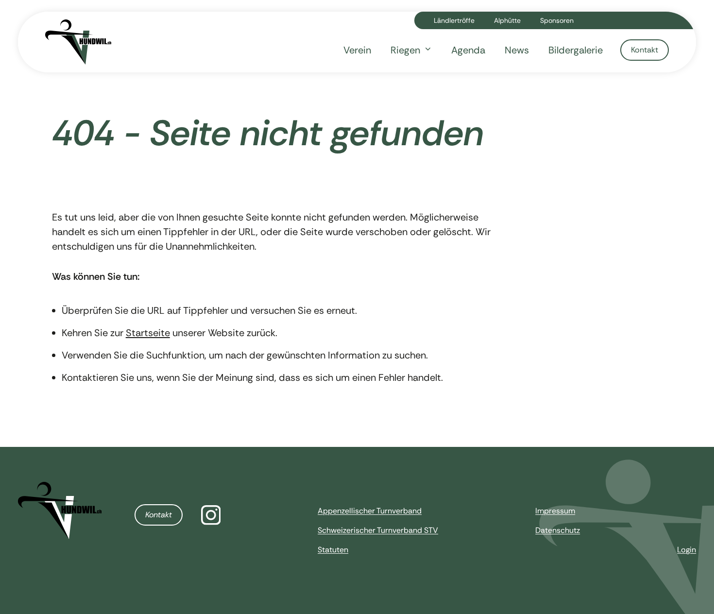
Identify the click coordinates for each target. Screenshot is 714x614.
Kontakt (158, 515)
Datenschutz (557, 530)
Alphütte (507, 20)
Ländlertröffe (454, 20)
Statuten (333, 550)
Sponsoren (557, 20)
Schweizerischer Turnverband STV (378, 530)
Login (686, 550)
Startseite (148, 332)
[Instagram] (211, 515)
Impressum (555, 511)
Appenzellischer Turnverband (370, 511)
